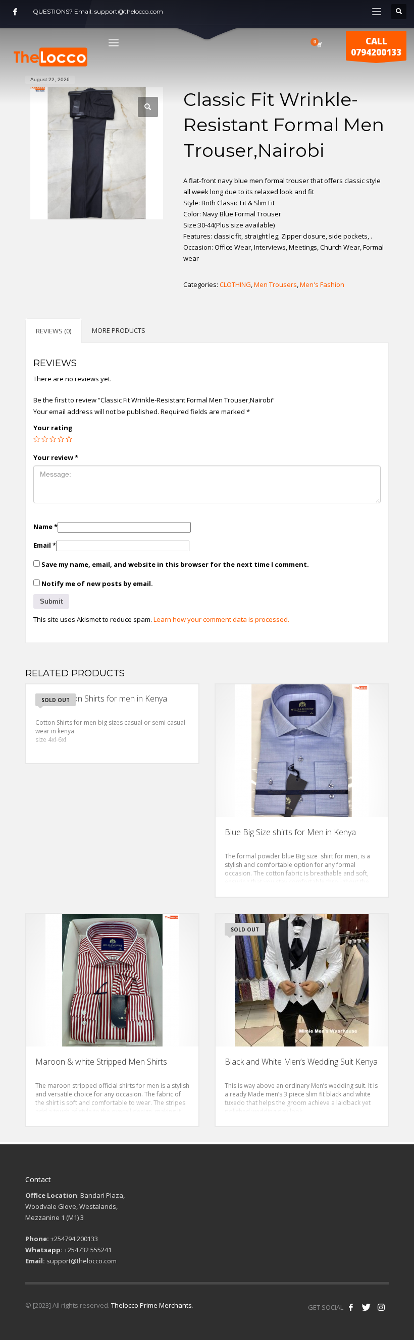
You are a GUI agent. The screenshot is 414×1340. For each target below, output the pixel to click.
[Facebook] (15, 11)
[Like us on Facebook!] (350, 1307)
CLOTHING (235, 284)
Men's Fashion (322, 284)
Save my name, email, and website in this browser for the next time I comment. (175, 564)
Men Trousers (275, 284)
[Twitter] (366, 1307)
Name (45, 526)
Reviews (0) (53, 330)
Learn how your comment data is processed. (221, 619)
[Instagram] (381, 1307)
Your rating (53, 427)
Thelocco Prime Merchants (151, 1305)
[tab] (53, 330)
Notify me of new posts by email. (97, 583)
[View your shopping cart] (319, 44)
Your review (55, 457)
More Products (118, 330)
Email (44, 545)
